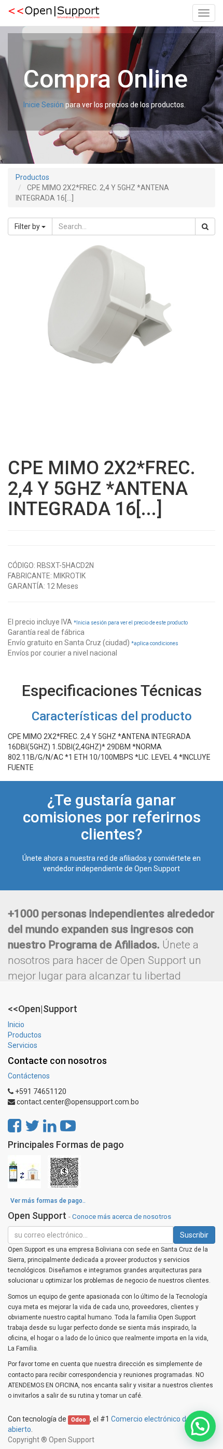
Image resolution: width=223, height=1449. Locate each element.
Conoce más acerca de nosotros (121, 1216)
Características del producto (112, 716)
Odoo (78, 1419)
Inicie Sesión (43, 105)
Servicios (22, 1045)
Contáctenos (29, 1076)
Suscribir (194, 1235)
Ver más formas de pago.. (48, 1200)
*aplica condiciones (154, 643)
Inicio (16, 1024)
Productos (32, 177)
